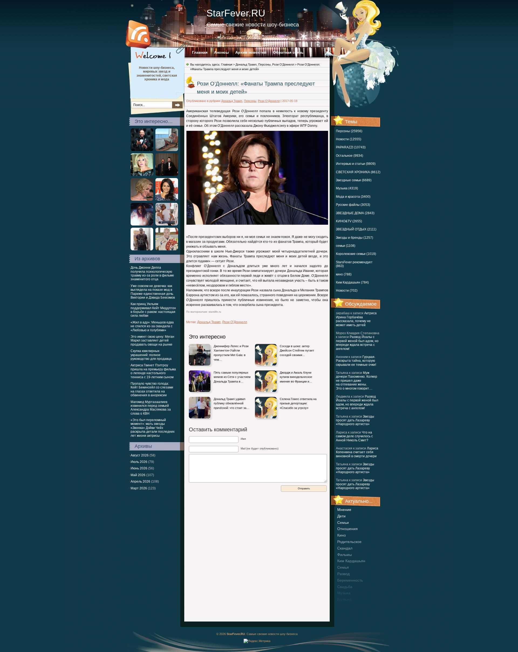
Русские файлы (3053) (353, 205)
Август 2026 (140, 455)
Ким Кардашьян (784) (352, 282)
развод (343, 574)
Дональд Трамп (246, 64)
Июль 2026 (139, 462)
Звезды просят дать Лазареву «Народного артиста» (355, 420)
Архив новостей (251, 52)
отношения (347, 529)
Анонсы (221, 52)
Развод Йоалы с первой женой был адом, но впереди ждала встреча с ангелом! (357, 342)
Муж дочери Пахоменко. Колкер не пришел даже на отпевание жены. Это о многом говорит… (356, 380)
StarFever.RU (235, 13)
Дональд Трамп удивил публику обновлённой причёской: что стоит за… (231, 403)
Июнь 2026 (139, 468)
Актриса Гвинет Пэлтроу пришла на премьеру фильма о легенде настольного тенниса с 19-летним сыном (153, 371)
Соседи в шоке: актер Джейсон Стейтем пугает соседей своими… (297, 350)
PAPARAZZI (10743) (351, 147)
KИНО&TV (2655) (349, 221)
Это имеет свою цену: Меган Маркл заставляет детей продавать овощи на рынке (152, 340)
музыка (343, 593)
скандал (344, 548)
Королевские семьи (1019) (356, 254)
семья (343, 567)
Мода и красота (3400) (353, 197)
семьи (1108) (345, 246)
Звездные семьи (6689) (354, 180)
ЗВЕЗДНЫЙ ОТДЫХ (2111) (356, 229)
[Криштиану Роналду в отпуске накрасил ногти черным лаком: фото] (166, 150)
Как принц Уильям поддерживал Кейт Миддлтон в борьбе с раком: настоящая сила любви (153, 310)
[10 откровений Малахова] (166, 249)
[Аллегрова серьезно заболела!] (142, 175)
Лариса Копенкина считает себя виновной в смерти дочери (357, 452)
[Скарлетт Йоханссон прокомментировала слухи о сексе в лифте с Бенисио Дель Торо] (142, 200)
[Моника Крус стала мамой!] (166, 200)
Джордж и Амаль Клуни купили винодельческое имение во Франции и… (296, 377)
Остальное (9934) (349, 156)
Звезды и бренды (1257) (354, 238)
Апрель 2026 (140, 481)
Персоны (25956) (349, 131)
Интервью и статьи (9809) (356, 164)
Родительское (349, 542)
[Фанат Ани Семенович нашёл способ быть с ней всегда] (142, 249)
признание (347, 606)
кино (341, 535)
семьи (343, 522)
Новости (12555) (348, 139)
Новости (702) (346, 290)
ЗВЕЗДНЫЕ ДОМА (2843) (355, 213)
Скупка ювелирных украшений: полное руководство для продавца (151, 355)
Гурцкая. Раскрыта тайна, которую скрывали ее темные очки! (356, 361)
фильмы (344, 554)
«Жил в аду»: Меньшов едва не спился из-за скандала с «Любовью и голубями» (152, 326)
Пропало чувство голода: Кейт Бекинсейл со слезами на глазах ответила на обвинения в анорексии (152, 389)
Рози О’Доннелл (283, 64)
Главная (199, 52)
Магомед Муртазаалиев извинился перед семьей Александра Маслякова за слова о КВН (151, 407)
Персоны (264, 64)
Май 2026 (138, 475)
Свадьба (344, 587)
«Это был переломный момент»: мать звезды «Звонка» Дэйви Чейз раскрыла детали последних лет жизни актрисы (153, 428)
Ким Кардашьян (351, 561)
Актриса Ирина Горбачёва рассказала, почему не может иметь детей (356, 319)
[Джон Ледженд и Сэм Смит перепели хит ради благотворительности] (166, 175)
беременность (350, 580)
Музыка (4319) (347, 188)
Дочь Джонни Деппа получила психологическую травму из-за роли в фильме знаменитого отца (152, 273)
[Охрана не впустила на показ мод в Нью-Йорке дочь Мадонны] (142, 224)
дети (341, 516)
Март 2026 (139, 488)
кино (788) (344, 274)
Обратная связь (288, 52)
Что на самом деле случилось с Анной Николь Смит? (354, 436)
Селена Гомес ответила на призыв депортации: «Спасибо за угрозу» (298, 403)
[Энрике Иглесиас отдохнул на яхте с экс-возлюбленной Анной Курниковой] (166, 224)
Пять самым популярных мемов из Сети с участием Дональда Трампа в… (232, 377)
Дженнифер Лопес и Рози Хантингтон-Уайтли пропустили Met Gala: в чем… (231, 352)
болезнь (344, 599)
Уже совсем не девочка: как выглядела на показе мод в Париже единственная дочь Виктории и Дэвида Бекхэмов (153, 291)
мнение (344, 509)
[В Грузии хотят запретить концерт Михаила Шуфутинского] (142, 150)
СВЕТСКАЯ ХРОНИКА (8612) (358, 172)
